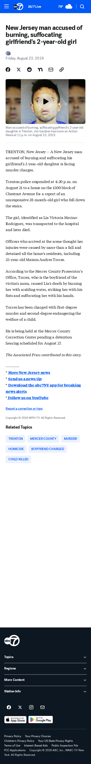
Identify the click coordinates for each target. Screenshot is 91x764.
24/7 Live (34, 6)
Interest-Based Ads (36, 745)
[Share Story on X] (19, 70)
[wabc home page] (12, 640)
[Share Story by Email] (51, 70)
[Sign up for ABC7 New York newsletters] (42, 707)
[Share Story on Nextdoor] (40, 70)
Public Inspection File (65, 745)
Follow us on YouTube (28, 397)
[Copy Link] (62, 70)
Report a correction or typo (24, 408)
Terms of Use (12, 745)
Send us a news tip (25, 378)
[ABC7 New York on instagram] (31, 707)
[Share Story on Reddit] (29, 70)
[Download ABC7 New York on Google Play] (40, 719)
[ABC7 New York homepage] (18, 6)
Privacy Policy (12, 736)
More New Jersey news (29, 372)
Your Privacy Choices (38, 736)
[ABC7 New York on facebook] (9, 707)
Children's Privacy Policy (19, 740)
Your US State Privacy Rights (55, 740)
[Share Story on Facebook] (8, 70)
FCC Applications (15, 750)
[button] (6, 6)
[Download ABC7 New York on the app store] (15, 719)
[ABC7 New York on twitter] (20, 707)
